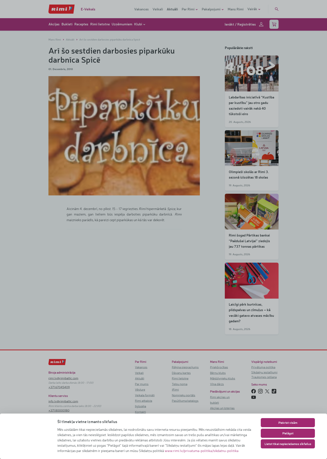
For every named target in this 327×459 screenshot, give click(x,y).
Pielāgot (288, 433)
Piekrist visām (287, 423)
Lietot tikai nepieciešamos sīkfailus (288, 444)
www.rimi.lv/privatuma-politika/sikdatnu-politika (201, 451)
